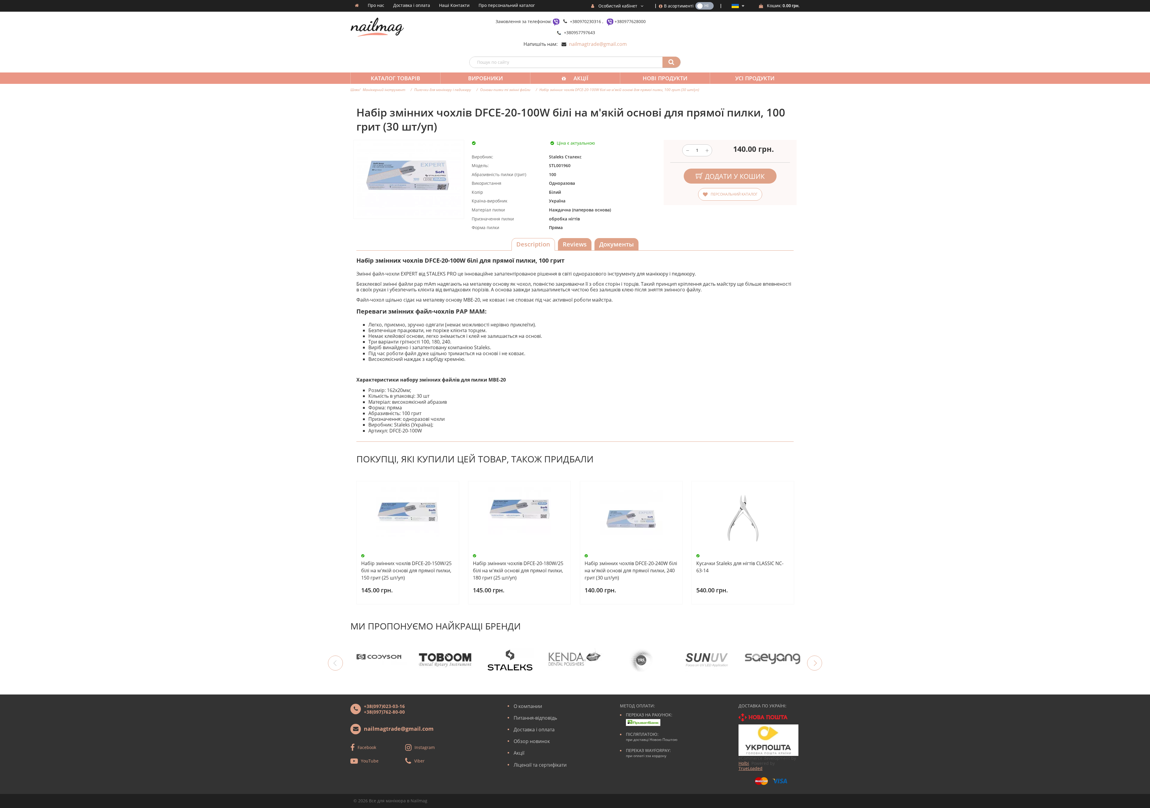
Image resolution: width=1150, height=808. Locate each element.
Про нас (376, 5)
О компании (528, 706)
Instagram (424, 747)
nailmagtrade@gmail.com (598, 44)
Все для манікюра (387, 801)
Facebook (367, 747)
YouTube (370, 760)
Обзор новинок (532, 741)
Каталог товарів (395, 78)
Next (814, 663)
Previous (335, 663)
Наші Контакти (454, 5)
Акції (581, 78)
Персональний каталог (734, 194)
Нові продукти (665, 78)
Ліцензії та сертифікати (540, 765)
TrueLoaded (750, 768)
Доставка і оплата (411, 5)
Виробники (485, 78)
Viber (419, 760)
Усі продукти (754, 78)
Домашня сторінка (356, 5)
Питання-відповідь (535, 718)
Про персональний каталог (507, 5)
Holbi (744, 763)
